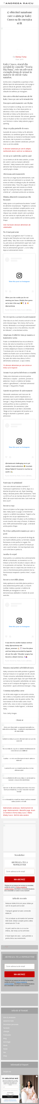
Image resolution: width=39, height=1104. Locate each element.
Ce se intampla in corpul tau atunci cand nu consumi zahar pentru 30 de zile (19, 800)
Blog (4, 1038)
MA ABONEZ (19, 879)
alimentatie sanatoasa (12, 808)
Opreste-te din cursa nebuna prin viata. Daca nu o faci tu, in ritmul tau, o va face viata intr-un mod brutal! (19, 789)
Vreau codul (10, 1096)
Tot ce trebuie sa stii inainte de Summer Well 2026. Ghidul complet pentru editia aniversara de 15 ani (19, 920)
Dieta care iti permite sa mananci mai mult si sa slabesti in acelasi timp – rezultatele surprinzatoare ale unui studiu (18, 729)
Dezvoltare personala (10, 1024)
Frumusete (7, 1035)
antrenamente (14, 810)
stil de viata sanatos (22, 815)
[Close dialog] (37, 1076)
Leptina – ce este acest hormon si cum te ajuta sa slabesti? (19, 759)
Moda (5, 1045)
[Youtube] (3, 1002)
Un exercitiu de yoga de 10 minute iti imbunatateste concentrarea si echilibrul (19, 750)
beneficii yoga (25, 810)
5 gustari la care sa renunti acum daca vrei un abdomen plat (18, 769)
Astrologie (6, 1042)
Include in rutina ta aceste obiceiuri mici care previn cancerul (19, 740)
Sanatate (6, 1028)
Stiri (4, 1052)
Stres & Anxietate (9, 1017)
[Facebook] (3, 999)
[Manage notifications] (34, 1099)
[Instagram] (3, 995)
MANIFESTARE (8, 1021)
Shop (5, 1056)
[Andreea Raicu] (18, 2)
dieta (30, 813)
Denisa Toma (20, 57)
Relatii (5, 1049)
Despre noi (7, 1072)
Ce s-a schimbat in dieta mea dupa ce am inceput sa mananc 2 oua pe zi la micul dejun (19, 779)
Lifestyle (6, 1031)
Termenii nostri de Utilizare (13, 1100)
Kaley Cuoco (21, 310)
